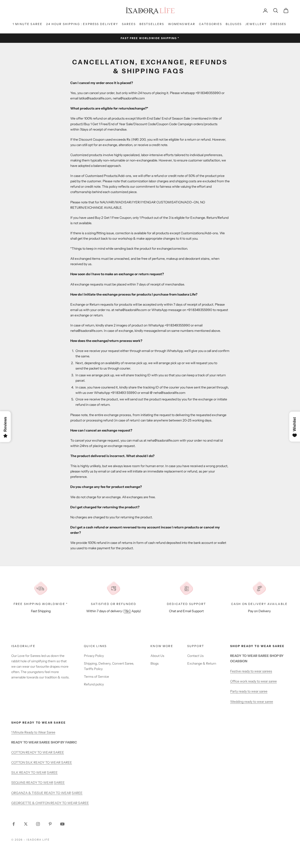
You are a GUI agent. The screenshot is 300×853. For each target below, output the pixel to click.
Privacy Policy (94, 656)
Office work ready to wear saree (253, 681)
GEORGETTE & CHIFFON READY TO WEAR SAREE (50, 803)
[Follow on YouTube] (62, 824)
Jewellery (256, 24)
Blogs (154, 663)
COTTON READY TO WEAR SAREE (37, 752)
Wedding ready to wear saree (251, 701)
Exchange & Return (201, 663)
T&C (127, 611)
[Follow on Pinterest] (50, 824)
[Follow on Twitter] (25, 824)
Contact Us (195, 656)
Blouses (234, 24)
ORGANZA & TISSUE (27, 793)
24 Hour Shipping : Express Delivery (82, 24)
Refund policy (94, 684)
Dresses (278, 24)
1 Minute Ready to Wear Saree (33, 732)
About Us (157, 656)
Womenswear (181, 24)
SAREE (52, 772)
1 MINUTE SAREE (27, 24)
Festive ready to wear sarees (251, 671)
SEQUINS (18, 782)
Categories (210, 24)
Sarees (129, 24)
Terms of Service (96, 676)
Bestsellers (151, 24)
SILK (15, 772)
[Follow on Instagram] (38, 824)
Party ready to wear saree (248, 691)
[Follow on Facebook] (13, 824)
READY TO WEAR (32, 772)
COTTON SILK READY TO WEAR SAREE (41, 762)
